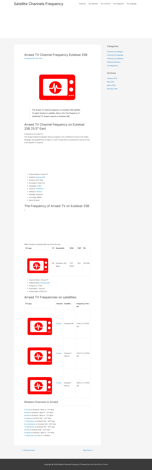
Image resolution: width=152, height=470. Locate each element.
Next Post (88, 450)
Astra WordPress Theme (99, 464)
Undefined (39, 189)
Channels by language (115, 55)
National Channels (113, 62)
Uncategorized (29, 58)
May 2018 (110, 82)
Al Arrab (27, 410)
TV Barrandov (29, 421)
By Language (131, 4)
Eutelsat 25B (40, 177)
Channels (82, 4)
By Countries (106, 4)
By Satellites (93, 4)
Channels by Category (115, 52)
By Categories (119, 4)
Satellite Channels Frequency (38, 4)
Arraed (58, 324)
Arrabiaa (27, 418)
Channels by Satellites (115, 58)
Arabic (39, 186)
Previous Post (28, 450)
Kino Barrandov (30, 424)
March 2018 (111, 85)
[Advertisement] (76, 22)
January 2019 (112, 78)
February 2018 (112, 89)
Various (39, 192)
